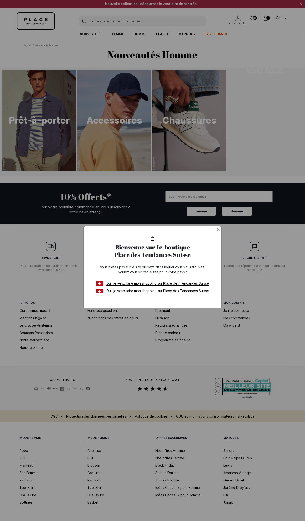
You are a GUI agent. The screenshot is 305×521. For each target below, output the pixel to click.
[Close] (218, 229)
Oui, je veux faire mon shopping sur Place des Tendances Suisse (157, 283)
